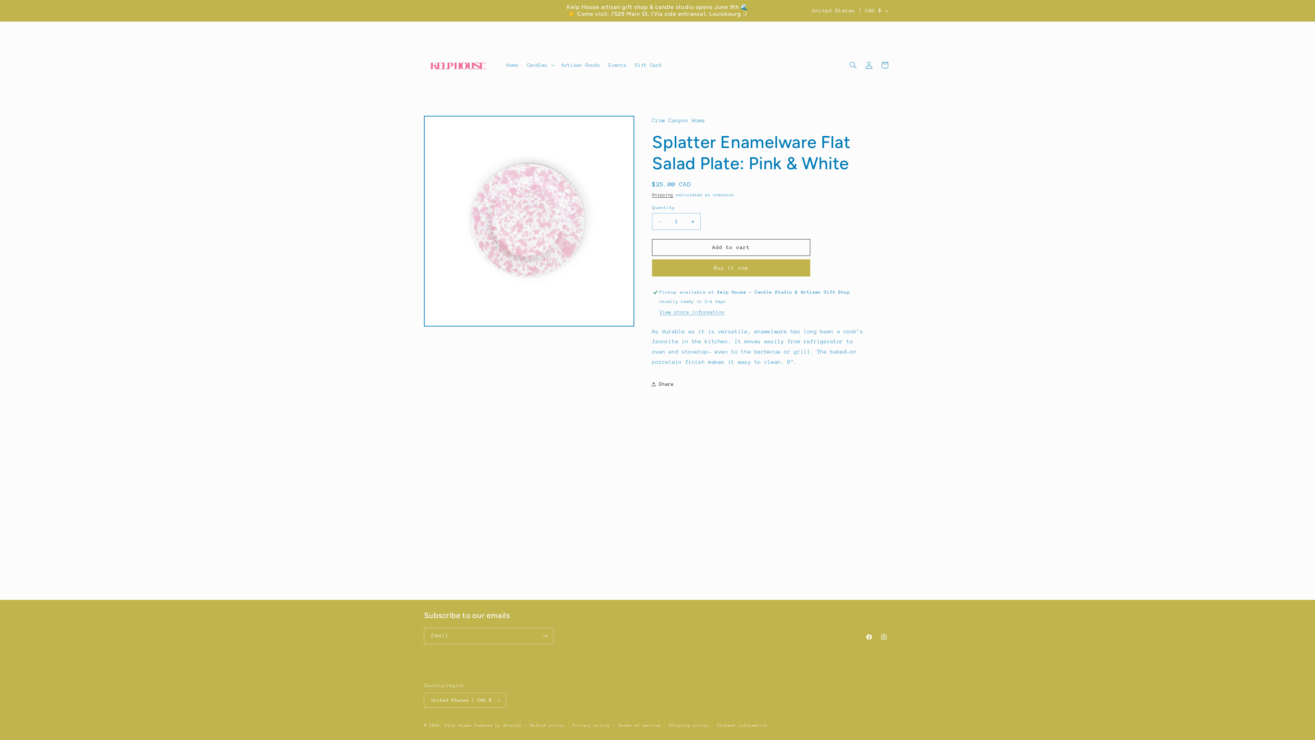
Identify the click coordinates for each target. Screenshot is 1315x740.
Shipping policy (689, 725)
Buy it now (731, 268)
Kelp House (458, 725)
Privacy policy (591, 725)
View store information (692, 312)
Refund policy (547, 725)
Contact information (742, 725)
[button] (540, 65)
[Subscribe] (545, 636)
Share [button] (666, 384)
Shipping (662, 195)
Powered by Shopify (498, 725)
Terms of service (639, 725)
